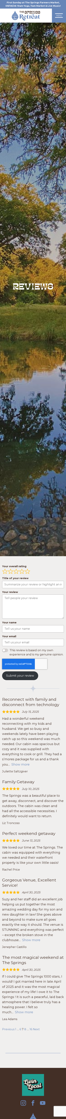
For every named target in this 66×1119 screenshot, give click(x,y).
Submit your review (20, 675)
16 (31, 1029)
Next (36, 1029)
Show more (20, 764)
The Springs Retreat (26, 16)
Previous (8, 1029)
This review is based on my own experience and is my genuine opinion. (36, 652)
